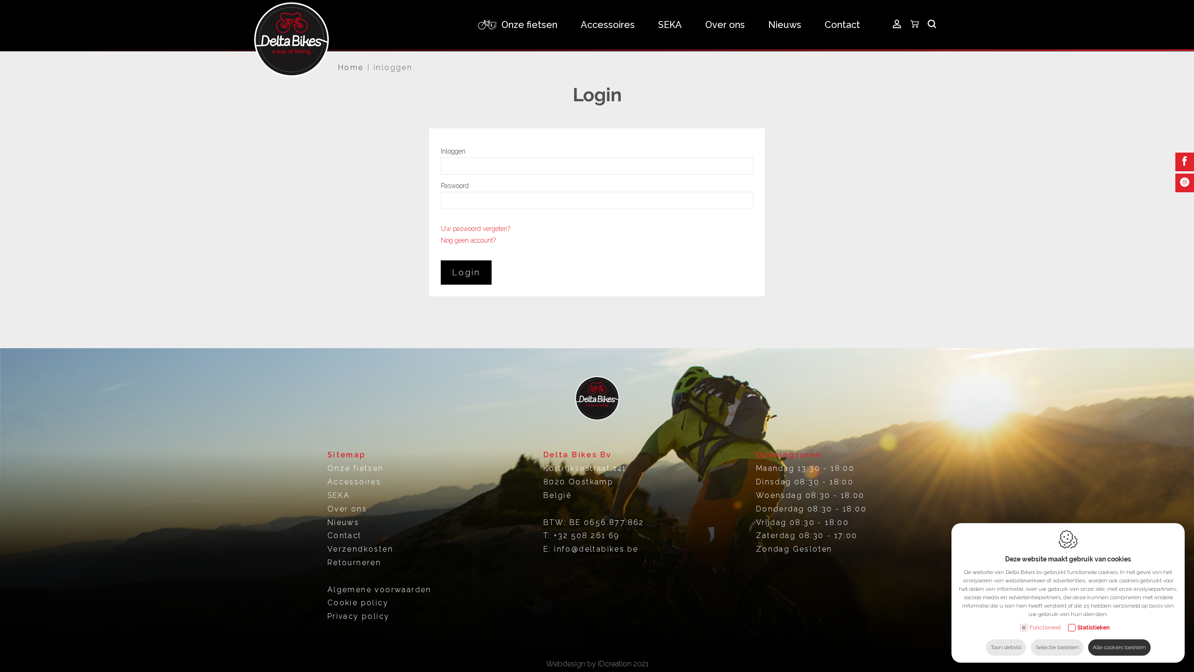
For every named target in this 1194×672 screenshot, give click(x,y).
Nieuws (784, 24)
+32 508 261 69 (587, 535)
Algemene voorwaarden (379, 589)
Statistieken (1093, 627)
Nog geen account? (468, 240)
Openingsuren (788, 454)
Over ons (725, 24)
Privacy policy (358, 616)
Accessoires (354, 481)
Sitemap (346, 454)
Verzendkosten (360, 549)
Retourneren (354, 562)
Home (351, 67)
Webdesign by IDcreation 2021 (597, 663)
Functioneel (1045, 627)
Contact (842, 24)
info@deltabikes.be (596, 549)
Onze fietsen (355, 468)
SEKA (670, 24)
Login (466, 272)
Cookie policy (358, 602)
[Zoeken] (931, 24)
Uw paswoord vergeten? (475, 228)
